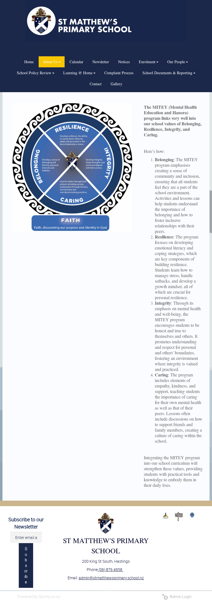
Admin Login (180, 596)
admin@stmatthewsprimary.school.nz (111, 577)
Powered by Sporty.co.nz (38, 596)
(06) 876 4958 (110, 569)
